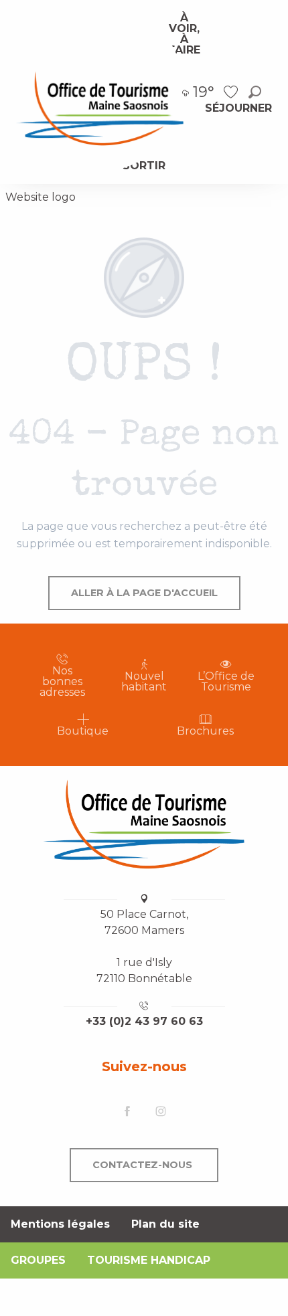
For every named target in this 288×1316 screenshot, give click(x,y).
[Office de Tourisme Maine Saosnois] (144, 824)
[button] (255, 92)
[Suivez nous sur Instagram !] (160, 1112)
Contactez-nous (142, 1165)
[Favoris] (232, 92)
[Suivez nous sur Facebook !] (127, 1112)
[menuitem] (99, 108)
